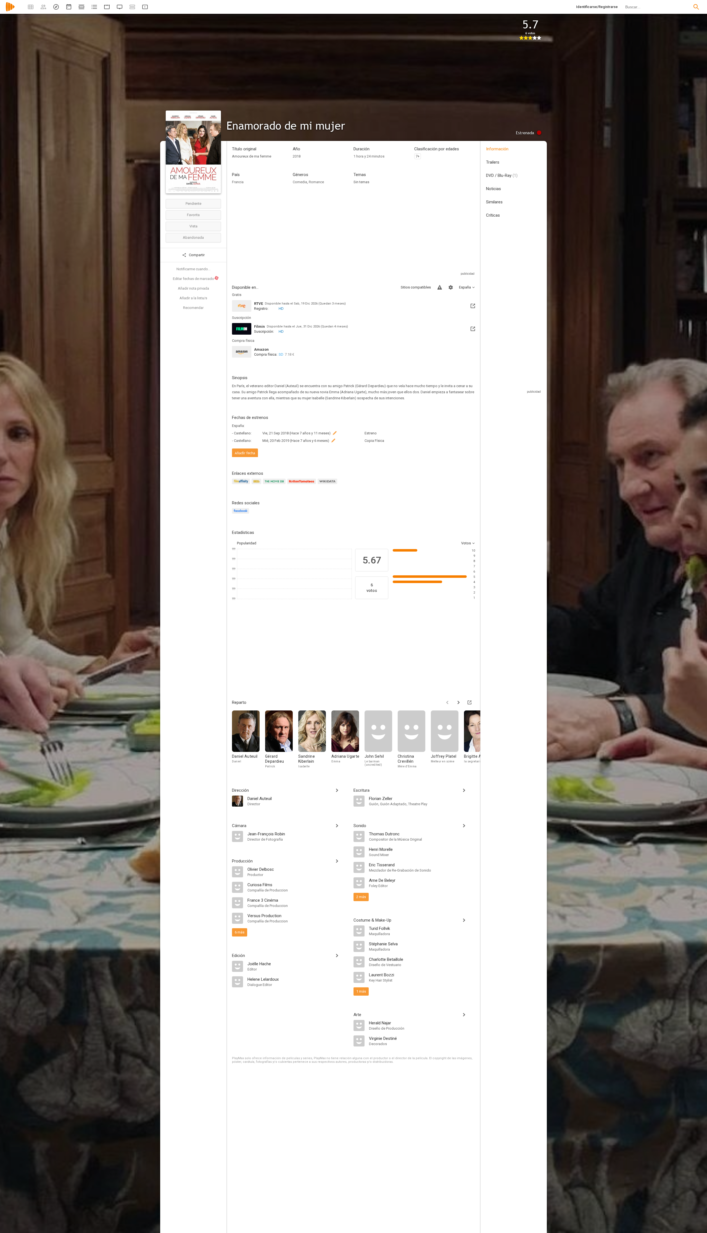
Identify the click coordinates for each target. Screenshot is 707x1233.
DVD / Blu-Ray (502, 175)
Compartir (196, 255)
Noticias (493, 188)
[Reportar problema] (439, 287)
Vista (193, 226)
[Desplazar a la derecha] (458, 702)
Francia (238, 182)
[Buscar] (696, 7)
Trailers (492, 162)
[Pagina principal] (10, 10)
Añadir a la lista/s (193, 298)
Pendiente (193, 203)
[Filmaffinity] (242, 484)
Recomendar (193, 308)
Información (497, 148)
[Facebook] (241, 514)
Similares (494, 202)
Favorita (193, 215)
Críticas (493, 215)
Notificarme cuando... (193, 269)
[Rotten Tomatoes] (302, 484)
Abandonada (193, 237)
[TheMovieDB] (275, 484)
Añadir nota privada (193, 288)
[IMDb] (257, 484)
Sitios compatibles (416, 287)
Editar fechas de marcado (195, 278)
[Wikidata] (328, 484)
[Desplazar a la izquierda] (447, 702)
